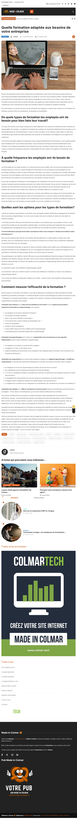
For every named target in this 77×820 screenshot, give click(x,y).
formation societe (8, 442)
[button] (72, 19)
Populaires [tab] (39, 498)
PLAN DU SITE (19, 2)
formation (57, 434)
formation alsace (69, 434)
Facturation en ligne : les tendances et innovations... (44, 532)
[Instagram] (65, 4)
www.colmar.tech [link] (20, 739)
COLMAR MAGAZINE (7, 672)
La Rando (44, 815)
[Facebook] (62, 4)
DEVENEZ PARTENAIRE (8, 695)
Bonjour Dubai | (59, 815)
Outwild (50, 815)
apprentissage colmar (36, 434)
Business (5, 36)
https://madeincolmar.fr (17, 453)
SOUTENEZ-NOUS (7, 2)
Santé (25, 509)
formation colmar (8, 438)
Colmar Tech (28, 815)
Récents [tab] (14, 498)
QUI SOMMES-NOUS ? (8, 667)
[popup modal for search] (73, 11)
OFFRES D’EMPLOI (7, 690)
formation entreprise (23, 438)
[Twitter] (71, 4)
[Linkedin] (68, 3)
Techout (66, 815)
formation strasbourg (23, 442)
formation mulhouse (55, 438)
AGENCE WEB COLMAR (8, 686)
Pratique (15, 485)
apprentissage (21, 434)
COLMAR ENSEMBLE (7, 676)
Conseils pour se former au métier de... (55, 490)
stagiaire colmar (39, 442)
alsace (12, 434)
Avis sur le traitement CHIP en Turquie (27, 19)
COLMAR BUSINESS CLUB (9, 681)
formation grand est (39, 438)
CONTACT (5, 5)
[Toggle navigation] (32, 11)
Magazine (7, 485)
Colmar (15, 36)
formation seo (68, 438)
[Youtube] (75, 3)
